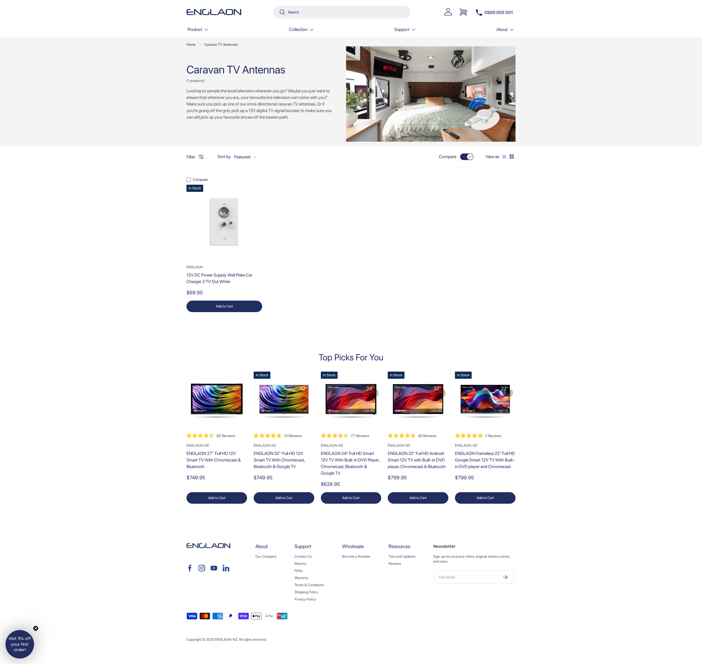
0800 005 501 (499, 12)
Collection (298, 29)
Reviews (395, 564)
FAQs (299, 571)
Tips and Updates (402, 556)
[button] (463, 12)
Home (191, 44)
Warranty (301, 578)
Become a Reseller (356, 556)
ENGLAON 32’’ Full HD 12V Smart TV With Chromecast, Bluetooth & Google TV (279, 460)
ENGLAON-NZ (226, 639)
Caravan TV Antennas (221, 44)
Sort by (224, 156)
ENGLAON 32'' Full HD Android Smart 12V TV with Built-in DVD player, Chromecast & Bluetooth (417, 460)
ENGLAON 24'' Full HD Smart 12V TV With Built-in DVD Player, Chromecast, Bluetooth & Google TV (350, 463)
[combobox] (341, 12)
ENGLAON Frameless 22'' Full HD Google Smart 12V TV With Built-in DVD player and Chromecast (485, 460)
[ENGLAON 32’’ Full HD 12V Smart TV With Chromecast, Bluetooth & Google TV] (284, 402)
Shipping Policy (306, 592)
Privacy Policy (305, 599)
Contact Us (303, 556)
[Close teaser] (35, 628)
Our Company (265, 556)
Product (195, 29)
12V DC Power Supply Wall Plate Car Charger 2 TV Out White (219, 278)
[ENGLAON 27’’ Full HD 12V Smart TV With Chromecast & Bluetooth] (216, 402)
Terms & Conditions (309, 585)
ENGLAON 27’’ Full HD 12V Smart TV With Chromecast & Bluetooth (213, 460)
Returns (300, 564)
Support (401, 29)
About (502, 29)
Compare (447, 156)
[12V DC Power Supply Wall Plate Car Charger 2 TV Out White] (224, 222)
